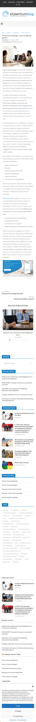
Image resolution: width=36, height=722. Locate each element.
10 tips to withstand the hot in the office (24, 414)
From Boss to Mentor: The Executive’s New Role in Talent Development (23, 453)
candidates (5, 510)
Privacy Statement (22, 720)
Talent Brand (18, 559)
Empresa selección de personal (17, 518)
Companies (16, 32)
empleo (5, 518)
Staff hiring (24, 553)
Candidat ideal (15, 510)
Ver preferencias (18, 716)
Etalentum (11, 2)
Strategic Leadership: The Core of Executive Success (17, 394)
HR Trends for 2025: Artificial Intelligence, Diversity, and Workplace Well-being (24, 441)
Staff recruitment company (10, 556)
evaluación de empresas (22, 523)
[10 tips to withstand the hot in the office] (7, 416)
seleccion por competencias (10, 548)
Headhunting (14, 526)
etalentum (5, 521)
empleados (28, 515)
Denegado (18, 711)
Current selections (12, 654)
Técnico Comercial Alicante (10, 481)
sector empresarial (8, 545)
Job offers (29, 2)
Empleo (8, 32)
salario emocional (25, 543)
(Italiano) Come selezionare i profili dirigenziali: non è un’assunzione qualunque (24, 596)
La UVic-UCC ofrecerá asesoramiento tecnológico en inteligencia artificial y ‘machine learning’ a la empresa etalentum (24, 428)
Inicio (5, 2)
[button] (33, 686)
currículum (6, 515)
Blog (3, 32)
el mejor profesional (17, 515)
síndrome (21, 556)
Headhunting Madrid (23, 529)
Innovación (16, 532)
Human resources (25, 32)
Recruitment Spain (16, 540)
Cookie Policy (13, 720)
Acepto (18, 706)
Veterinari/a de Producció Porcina (11, 489)
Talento (26, 559)
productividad (6, 537)
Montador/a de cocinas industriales (12, 493)
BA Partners (6, 198)
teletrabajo (16, 562)
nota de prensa (7, 534)
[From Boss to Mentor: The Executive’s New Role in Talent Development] (7, 454)
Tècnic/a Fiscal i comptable (10, 497)
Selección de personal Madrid (10, 553)
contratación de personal (26, 513)
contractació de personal (9, 513)
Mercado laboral (26, 532)
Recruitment (21, 2)
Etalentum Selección (8, 523)
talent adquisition (7, 559)
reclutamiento (16, 537)
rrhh (16, 543)
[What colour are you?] (7, 465)
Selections (9, 475)
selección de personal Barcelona (11, 551)
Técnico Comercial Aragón (9, 485)
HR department (6, 532)
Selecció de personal (25, 548)
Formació (5, 526)
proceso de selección (18, 534)
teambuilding (6, 562)
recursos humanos (7, 543)
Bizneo (25, 108)
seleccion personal (20, 545)
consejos (23, 510)
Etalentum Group (15, 521)
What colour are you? (22, 462)
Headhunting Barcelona (9, 529)
